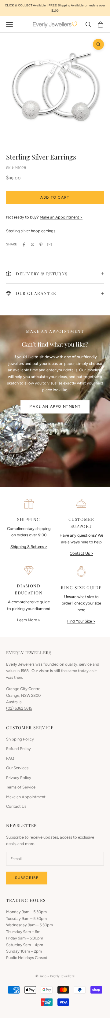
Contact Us (16, 806)
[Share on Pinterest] (40, 244)
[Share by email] (49, 244)
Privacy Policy (18, 777)
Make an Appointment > (61, 217)
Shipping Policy (20, 739)
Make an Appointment (55, 406)
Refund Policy (18, 748)
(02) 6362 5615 (19, 708)
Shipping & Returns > (28, 546)
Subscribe (26, 878)
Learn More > (28, 620)
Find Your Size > (81, 621)
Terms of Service (20, 787)
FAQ (10, 758)
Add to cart (55, 197)
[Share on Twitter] (32, 244)
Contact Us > (81, 553)
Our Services (17, 768)
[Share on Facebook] (23, 244)
